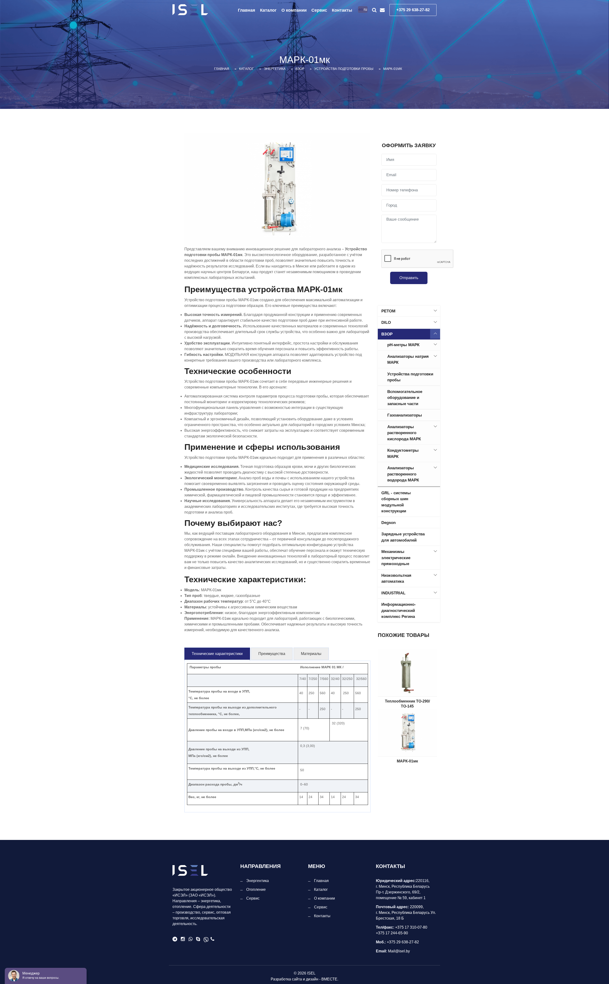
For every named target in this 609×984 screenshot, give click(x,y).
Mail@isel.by (398, 951)
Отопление (256, 889)
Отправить (408, 278)
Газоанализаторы (404, 415)
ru (365, 9)
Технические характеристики (217, 654)
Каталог (268, 10)
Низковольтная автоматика (396, 578)
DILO (386, 322)
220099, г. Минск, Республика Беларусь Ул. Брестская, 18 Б (406, 912)
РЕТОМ (388, 311)
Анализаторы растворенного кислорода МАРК (404, 433)
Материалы (311, 654)
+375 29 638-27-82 (413, 10)
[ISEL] (190, 10)
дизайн (312, 979)
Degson (388, 522)
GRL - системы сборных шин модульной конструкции (396, 502)
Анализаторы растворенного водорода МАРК (403, 474)
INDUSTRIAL (393, 593)
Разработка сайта (286, 979)
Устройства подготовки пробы (410, 377)
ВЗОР (387, 334)
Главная (246, 10)
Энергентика (257, 881)
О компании (294, 10)
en (361, 9)
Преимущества (271, 654)
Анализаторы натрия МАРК (408, 359)
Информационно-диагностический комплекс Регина (398, 610)
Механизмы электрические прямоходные (395, 557)
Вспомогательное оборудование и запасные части (404, 397)
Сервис (319, 10)
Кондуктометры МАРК (403, 453)
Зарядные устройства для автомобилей (403, 537)
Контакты (342, 10)
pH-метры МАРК (403, 345)
